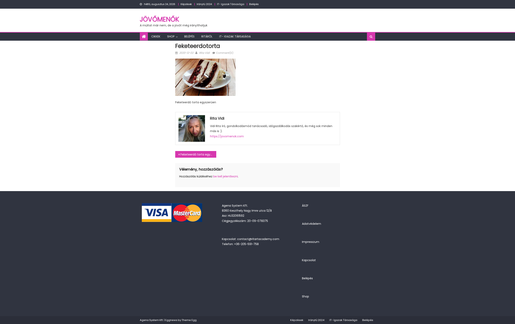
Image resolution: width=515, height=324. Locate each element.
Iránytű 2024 (204, 4)
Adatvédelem (311, 224)
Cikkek (155, 36)
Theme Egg (189, 320)
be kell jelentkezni (225, 176)
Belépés (254, 4)
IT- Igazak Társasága (230, 4)
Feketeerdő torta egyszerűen (198, 154)
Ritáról (206, 36)
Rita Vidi (204, 53)
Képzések (186, 4)
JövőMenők (159, 19)
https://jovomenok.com (227, 136)
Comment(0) (224, 53)
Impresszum (310, 242)
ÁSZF (305, 206)
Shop (171, 36)
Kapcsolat (309, 260)
